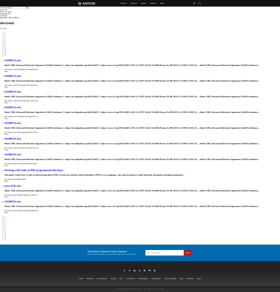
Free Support (143, 278)
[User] (194, 3)
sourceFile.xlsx (12, 185)
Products (124, 3)
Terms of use (155, 288)
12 (5, 54)
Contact (162, 288)
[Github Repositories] (150, 270)
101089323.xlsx (12, 60)
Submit (187, 253)
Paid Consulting (170, 278)
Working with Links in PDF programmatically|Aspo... (34, 170)
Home (81, 278)
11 (5, 52)
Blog (181, 278)
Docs (121, 278)
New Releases (102, 278)
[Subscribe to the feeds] (155, 270)
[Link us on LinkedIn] (135, 270)
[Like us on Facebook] (124, 270)
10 (5, 50)
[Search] (199, 3)
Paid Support (156, 278)
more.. (6, 71)
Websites (153, 3)
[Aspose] (87, 3)
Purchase (133, 3)
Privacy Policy (147, 288)
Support (143, 3)
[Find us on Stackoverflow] (140, 270)
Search (2, 8)
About (162, 3)
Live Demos (130, 278)
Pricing (113, 278)
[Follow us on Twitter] (130, 270)
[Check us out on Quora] (145, 270)
